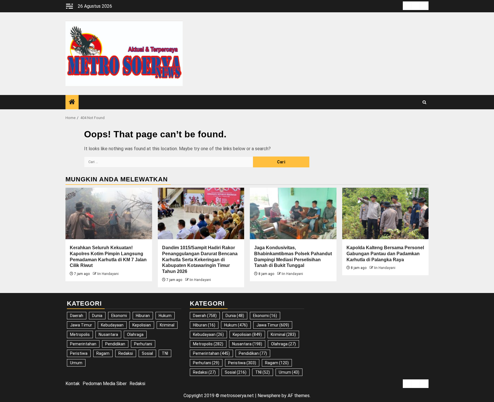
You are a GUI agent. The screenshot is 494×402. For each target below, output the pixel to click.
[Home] (72, 102)
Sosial (147, 353)
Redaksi (125, 353)
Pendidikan (115, 344)
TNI (165, 353)
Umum (76, 363)
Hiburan (143, 315)
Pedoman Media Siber (105, 383)
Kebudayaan (112, 325)
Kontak (72, 383)
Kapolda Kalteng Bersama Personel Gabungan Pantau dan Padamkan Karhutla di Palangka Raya (385, 253)
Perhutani (143, 344)
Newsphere (269, 395)
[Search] (424, 102)
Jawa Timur (81, 325)
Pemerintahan (83, 344)
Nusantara (108, 334)
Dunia (97, 315)
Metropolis (80, 334)
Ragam (102, 353)
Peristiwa (78, 353)
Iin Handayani (108, 274)
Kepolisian (141, 325)
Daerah (76, 315)
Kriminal (167, 325)
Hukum (165, 315)
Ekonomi (119, 315)
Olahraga (135, 334)
